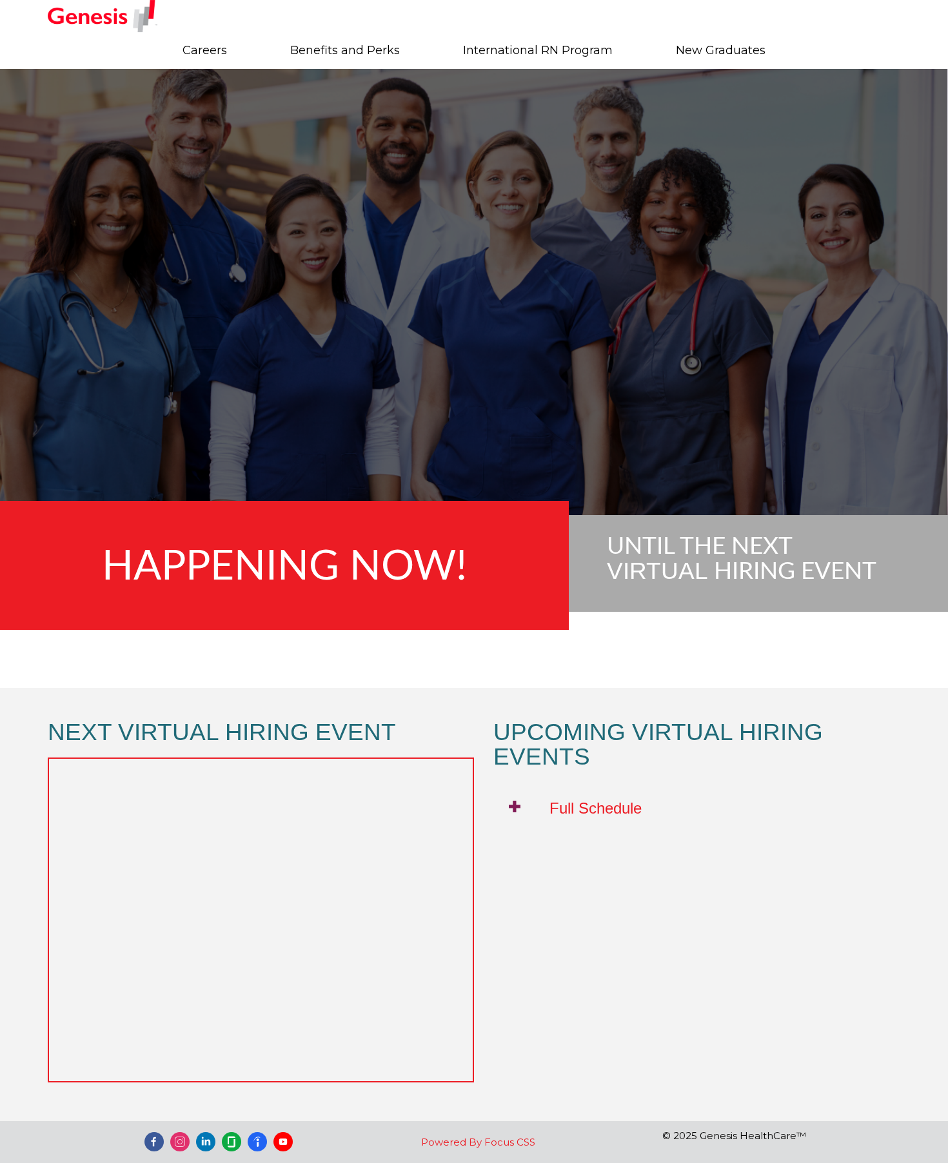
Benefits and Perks (345, 50)
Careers (205, 50)
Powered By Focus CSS (478, 1142)
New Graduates (720, 50)
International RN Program (538, 50)
